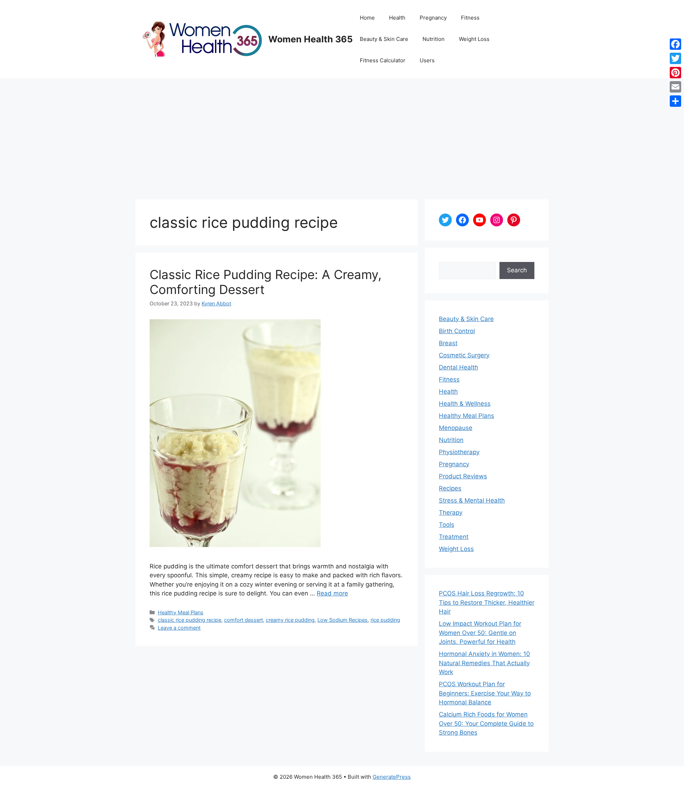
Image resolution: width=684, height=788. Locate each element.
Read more (332, 593)
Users (427, 60)
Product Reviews (463, 476)
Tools (446, 524)
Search (517, 270)
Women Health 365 (310, 39)
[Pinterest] (675, 72)
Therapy (450, 512)
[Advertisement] (342, 132)
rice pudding (385, 620)
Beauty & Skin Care (384, 39)
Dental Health (458, 367)
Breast (448, 343)
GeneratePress (392, 776)
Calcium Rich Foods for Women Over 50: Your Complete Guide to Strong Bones (486, 723)
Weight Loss (474, 39)
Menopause (455, 427)
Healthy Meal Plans (180, 612)
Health (397, 17)
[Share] (675, 101)
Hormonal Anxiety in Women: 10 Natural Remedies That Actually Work (484, 663)
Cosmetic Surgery (464, 355)
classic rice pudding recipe (189, 620)
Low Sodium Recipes (342, 620)
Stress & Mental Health (472, 500)
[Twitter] (675, 58)
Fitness (470, 17)
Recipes (450, 488)
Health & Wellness (465, 403)
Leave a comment (179, 628)
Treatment (453, 536)
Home (367, 17)
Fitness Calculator (382, 60)
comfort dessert (243, 620)
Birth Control (457, 331)
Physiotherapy (459, 452)
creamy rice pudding (290, 620)
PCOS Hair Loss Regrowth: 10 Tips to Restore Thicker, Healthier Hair (486, 602)
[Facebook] (675, 44)
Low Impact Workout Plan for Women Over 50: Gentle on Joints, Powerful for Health (480, 632)
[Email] (675, 87)
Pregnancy (433, 17)
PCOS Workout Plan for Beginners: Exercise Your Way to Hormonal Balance (485, 693)
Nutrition (434, 39)
